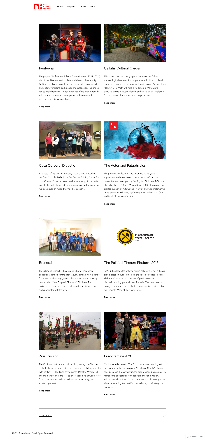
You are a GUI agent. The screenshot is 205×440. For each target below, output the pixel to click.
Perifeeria (46, 68)
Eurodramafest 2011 (119, 356)
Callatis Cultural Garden (122, 68)
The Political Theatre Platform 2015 (131, 263)
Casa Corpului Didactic (57, 165)
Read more (44, 107)
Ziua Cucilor (48, 356)
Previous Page (45, 416)
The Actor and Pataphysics (125, 165)
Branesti (45, 263)
